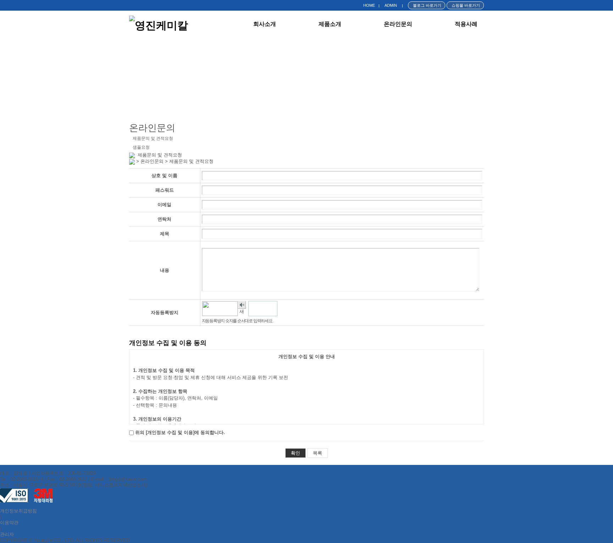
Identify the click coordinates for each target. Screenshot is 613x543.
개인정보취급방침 (18, 511)
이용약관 (9, 522)
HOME (369, 5)
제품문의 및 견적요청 (153, 138)
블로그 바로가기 (426, 5)
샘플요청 (141, 147)
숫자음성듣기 (241, 305)
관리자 (7, 534)
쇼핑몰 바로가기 (465, 5)
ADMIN (391, 5)
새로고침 (241, 312)
